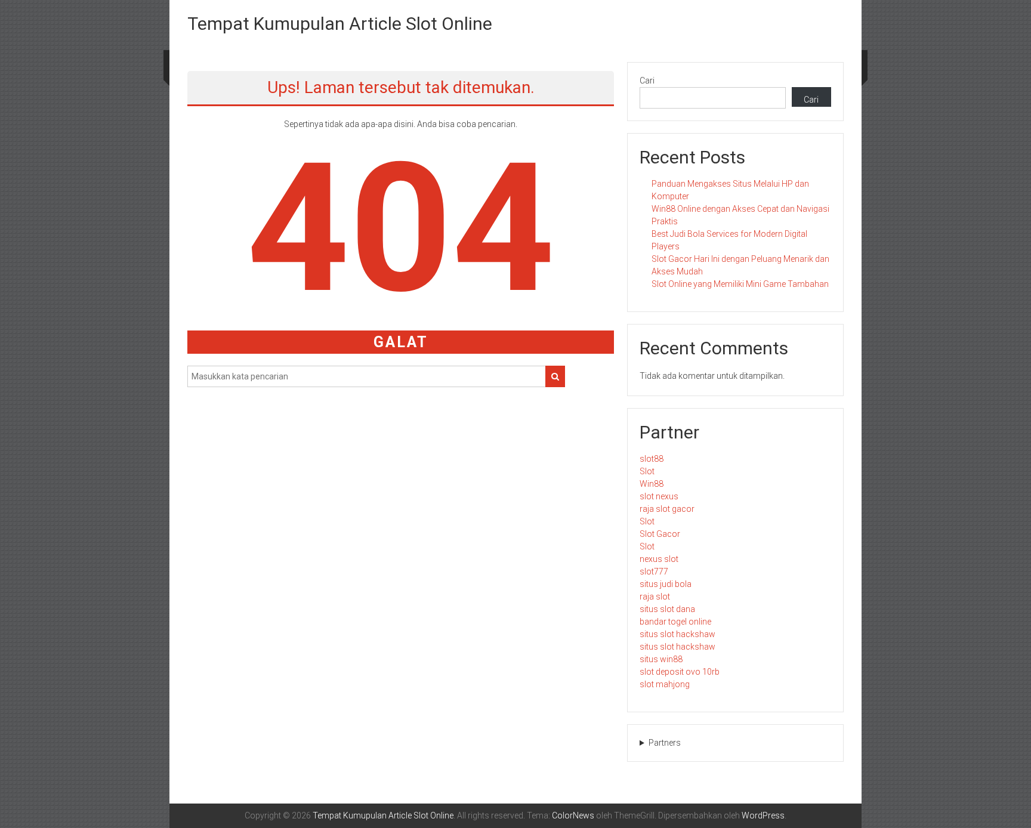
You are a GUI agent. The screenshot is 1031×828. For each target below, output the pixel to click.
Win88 (651, 484)
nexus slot (659, 559)
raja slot (655, 596)
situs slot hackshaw (677, 634)
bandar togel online (675, 621)
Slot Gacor (660, 534)
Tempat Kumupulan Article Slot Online (339, 23)
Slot (647, 471)
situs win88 (661, 659)
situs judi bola (666, 584)
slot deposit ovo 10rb (680, 671)
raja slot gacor (667, 509)
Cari (647, 80)
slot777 (654, 571)
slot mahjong (665, 684)
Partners (665, 742)
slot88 (651, 459)
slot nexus (659, 496)
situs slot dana (667, 609)
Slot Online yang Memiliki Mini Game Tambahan (740, 284)
